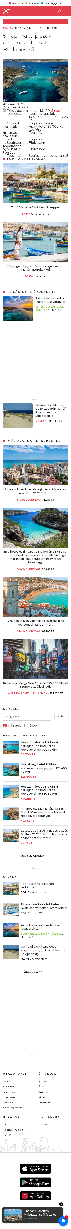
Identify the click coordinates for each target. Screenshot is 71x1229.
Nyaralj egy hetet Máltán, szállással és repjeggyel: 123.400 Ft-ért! (44, 768)
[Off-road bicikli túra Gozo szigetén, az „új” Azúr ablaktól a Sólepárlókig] (18, 427)
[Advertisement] (35, 362)
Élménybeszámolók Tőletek (41, 933)
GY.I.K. (6, 1124)
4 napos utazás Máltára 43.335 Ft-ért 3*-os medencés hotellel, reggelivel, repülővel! (43, 812)
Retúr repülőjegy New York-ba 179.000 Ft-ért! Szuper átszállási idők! (35, 684)
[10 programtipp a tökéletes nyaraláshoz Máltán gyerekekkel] (35, 261)
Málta (40, 420)
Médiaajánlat (10, 1102)
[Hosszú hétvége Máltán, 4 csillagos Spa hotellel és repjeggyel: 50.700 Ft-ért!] (11, 753)
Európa (42, 1081)
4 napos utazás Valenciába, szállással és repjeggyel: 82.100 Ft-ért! (35, 622)
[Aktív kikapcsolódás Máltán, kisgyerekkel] (18, 320)
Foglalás (36, 114)
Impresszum (10, 1097)
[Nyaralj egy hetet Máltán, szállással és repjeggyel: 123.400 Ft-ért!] (11, 775)
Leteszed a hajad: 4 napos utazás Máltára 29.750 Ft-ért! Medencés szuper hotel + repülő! (44, 834)
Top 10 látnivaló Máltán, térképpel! (35, 207)
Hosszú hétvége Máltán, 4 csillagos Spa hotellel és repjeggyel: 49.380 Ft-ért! (39, 790)
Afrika (41, 1097)
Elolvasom (37, 143)
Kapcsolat (44, 1124)
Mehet (61, 716)
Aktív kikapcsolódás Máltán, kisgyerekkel (50, 299)
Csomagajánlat (53, 3)
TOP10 (26, 214)
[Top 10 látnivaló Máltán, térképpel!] (35, 202)
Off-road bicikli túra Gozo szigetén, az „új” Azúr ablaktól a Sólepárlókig (51, 410)
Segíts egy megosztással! (48, 156)
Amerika (43, 1091)
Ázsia (41, 1086)
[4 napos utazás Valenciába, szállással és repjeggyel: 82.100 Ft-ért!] (35, 616)
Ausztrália (44, 1102)
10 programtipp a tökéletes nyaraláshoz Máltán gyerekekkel (35, 267)
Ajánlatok (17, 3)
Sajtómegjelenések (13, 1107)
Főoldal (7, 1081)
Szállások (34, 3)
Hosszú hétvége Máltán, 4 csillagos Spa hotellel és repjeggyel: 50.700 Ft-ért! (39, 746)
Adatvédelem (10, 1091)
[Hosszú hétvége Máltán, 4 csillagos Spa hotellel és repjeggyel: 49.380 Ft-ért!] (11, 797)
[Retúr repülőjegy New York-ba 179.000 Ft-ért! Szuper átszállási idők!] (35, 678)
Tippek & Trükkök (13, 1129)
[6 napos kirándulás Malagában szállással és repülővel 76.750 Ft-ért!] (35, 484)
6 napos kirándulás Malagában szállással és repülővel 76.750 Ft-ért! (35, 491)
